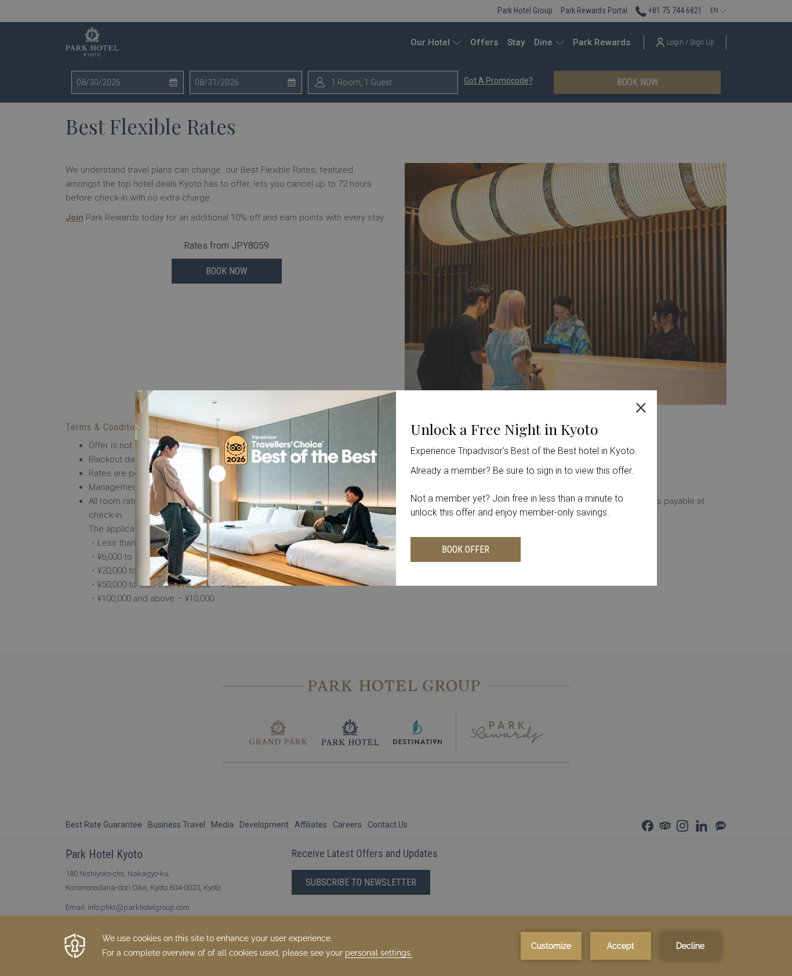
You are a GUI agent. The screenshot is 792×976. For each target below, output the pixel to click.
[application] (396, 946)
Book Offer (465, 549)
